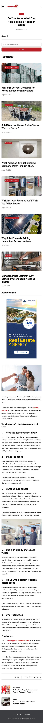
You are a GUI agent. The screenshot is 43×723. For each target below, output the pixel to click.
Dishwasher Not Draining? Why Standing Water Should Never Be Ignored (18, 278)
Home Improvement (11, 67)
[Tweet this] (27, 677)
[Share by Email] (39, 677)
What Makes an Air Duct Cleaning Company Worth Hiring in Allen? (19, 164)
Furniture (8, 105)
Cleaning (8, 142)
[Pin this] (35, 677)
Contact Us (17, 714)
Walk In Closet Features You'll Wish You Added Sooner (20, 202)
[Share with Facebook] (25, 677)
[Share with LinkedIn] (32, 677)
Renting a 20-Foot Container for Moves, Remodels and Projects (18, 89)
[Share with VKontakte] (37, 677)
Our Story (27, 714)
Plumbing (8, 255)
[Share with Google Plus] (29, 677)
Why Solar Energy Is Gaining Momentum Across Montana (16, 240)
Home (21, 14)
